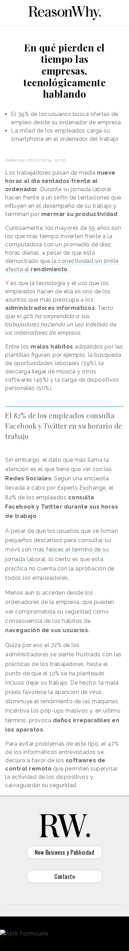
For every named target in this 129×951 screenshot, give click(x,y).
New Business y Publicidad (65, 852)
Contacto (64, 876)
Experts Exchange (81, 487)
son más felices (43, 549)
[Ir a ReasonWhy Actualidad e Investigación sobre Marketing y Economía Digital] (65, 11)
